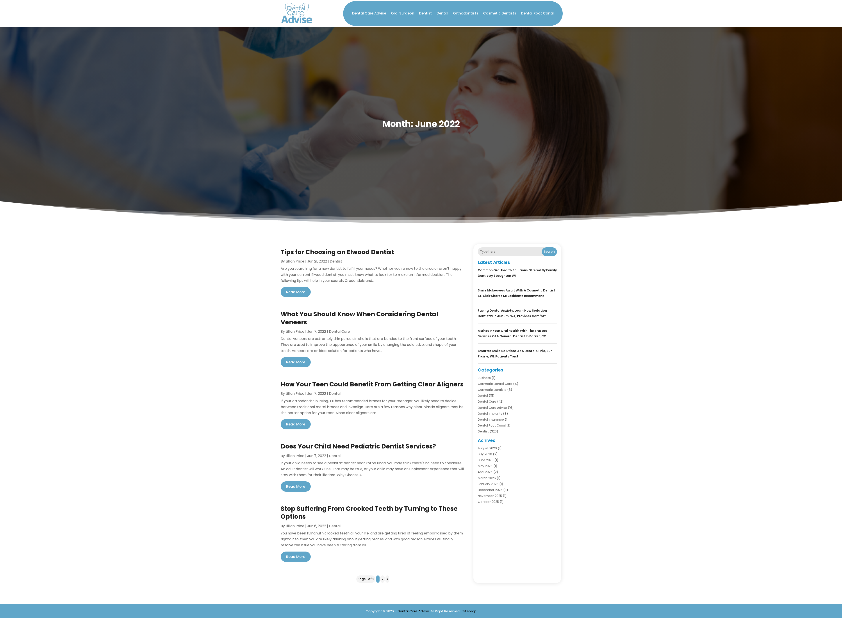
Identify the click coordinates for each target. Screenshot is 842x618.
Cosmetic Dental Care (495, 384)
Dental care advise (369, 13)
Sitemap (469, 611)
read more (295, 292)
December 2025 (490, 490)
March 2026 (487, 478)
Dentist (425, 13)
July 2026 (485, 454)
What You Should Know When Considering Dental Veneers (359, 318)
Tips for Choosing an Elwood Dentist (337, 252)
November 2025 (490, 496)
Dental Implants (490, 413)
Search (549, 251)
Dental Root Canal (537, 13)
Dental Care (339, 331)
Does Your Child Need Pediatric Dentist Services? (358, 446)
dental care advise (492, 407)
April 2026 (485, 472)
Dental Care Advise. (414, 611)
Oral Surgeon (402, 13)
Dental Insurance (491, 419)
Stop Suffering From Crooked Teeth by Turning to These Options (369, 512)
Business (484, 378)
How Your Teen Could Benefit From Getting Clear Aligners (372, 384)
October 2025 (488, 502)
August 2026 (487, 448)
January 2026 (488, 484)
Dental (442, 13)
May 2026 (485, 466)
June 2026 (486, 460)
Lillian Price (295, 261)
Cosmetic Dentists (499, 13)
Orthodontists (465, 13)
